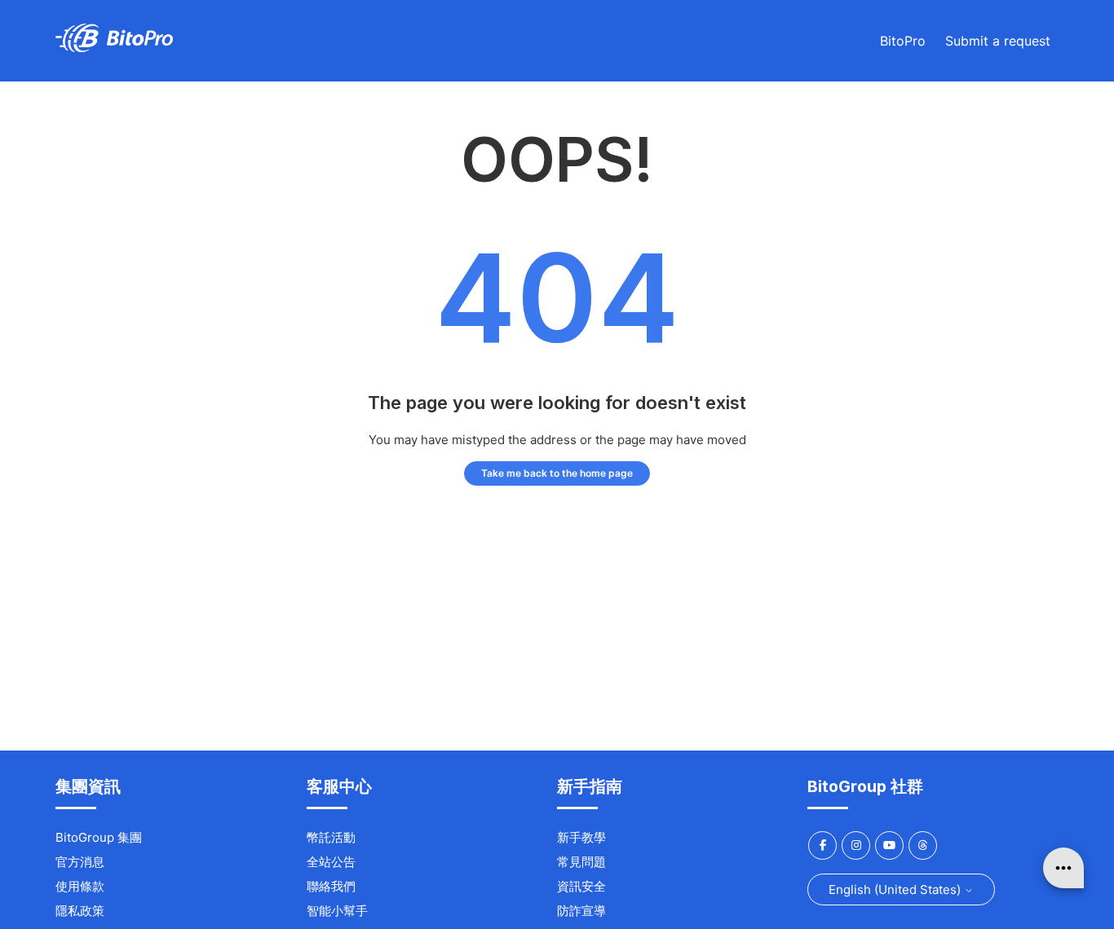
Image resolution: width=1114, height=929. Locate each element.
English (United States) (896, 889)
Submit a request (997, 41)
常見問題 (581, 862)
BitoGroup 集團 (98, 837)
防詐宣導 (581, 910)
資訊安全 (581, 886)
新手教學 (581, 837)
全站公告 (331, 862)
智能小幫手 (337, 910)
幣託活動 (331, 837)
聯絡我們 (331, 886)
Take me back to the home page (557, 473)
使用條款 (79, 886)
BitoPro (903, 41)
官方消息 (79, 862)
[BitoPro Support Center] (114, 47)
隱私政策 (79, 910)
